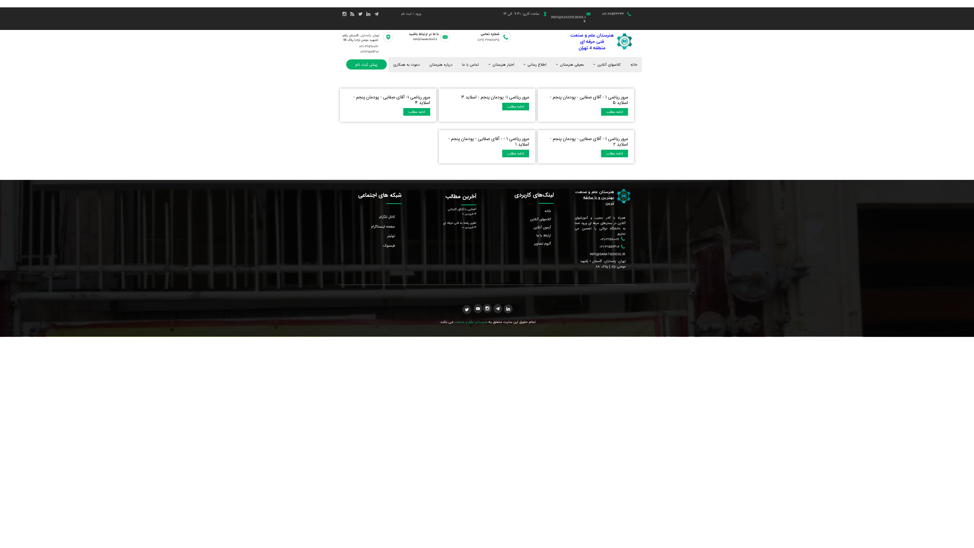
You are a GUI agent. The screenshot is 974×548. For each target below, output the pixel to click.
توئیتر (391, 236)
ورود (418, 13)
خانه (634, 65)
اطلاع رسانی (537, 65)
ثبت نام (406, 13)
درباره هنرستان (440, 65)
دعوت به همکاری (406, 65)
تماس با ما (470, 65)
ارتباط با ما (543, 235)
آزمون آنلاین (542, 227)
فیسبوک (389, 245)
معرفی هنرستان (572, 65)
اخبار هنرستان (503, 65)
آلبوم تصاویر (542, 243)
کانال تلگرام (387, 217)
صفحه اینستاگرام (383, 226)
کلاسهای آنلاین (609, 65)
